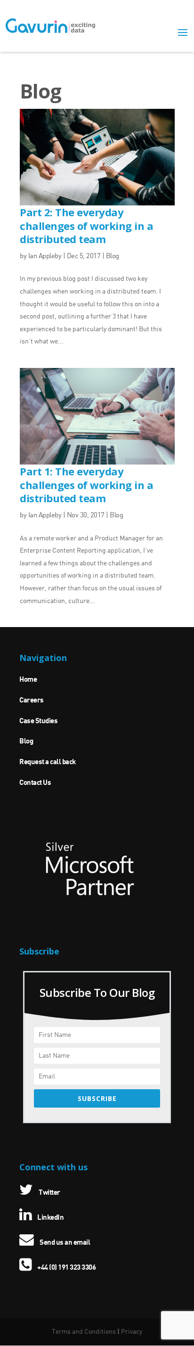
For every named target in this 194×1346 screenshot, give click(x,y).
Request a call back (47, 762)
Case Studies (38, 721)
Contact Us (35, 783)
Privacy (131, 1332)
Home (28, 680)
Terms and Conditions (84, 1332)
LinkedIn (50, 1218)
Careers (31, 700)
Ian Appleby (45, 256)
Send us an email (64, 1243)
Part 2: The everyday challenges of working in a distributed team (86, 225)
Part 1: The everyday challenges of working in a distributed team (86, 484)
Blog (112, 256)
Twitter (49, 1193)
